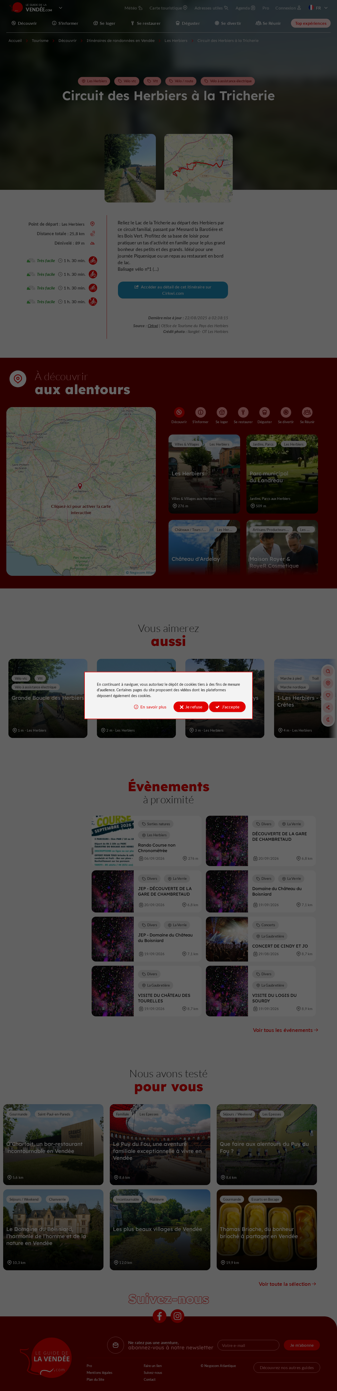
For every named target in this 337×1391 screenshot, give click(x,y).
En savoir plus (153, 706)
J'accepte (230, 706)
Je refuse (193, 706)
